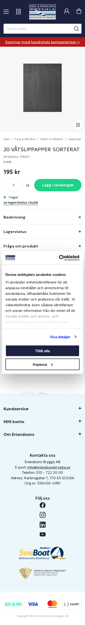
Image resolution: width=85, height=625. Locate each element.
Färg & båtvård (25, 139)
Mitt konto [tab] (14, 421)
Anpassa (40, 364)
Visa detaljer (60, 337)
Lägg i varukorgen (58, 185)
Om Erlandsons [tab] (19, 434)
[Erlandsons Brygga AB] (42, 11)
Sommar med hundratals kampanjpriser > (42, 42)
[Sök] (76, 29)
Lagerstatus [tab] (15, 231)
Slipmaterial (76, 139)
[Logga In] (66, 12)
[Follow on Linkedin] (42, 524)
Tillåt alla (42, 351)
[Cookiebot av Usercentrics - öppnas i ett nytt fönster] (60, 258)
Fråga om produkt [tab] (21, 246)
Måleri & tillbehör (51, 139)
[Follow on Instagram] (42, 515)
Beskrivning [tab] (15, 217)
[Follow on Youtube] (42, 534)
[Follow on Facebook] (42, 505)
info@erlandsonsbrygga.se (49, 467)
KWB (7, 162)
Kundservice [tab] (16, 408)
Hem (7, 139)
